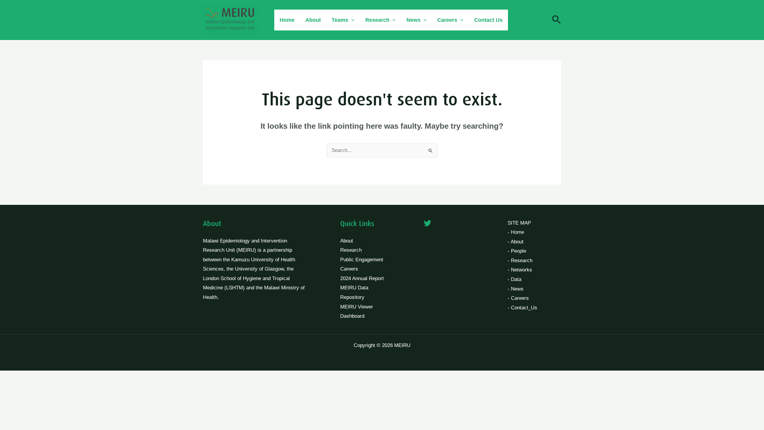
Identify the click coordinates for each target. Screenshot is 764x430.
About (313, 20)
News (413, 20)
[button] (351, 20)
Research (377, 20)
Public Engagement (361, 259)
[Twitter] (541, 20)
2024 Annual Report (362, 278)
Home (287, 20)
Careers (349, 269)
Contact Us (488, 20)
